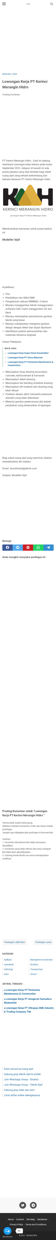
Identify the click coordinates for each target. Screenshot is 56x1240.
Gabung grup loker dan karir (19, 1090)
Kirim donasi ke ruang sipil (18, 1068)
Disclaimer (42, 1219)
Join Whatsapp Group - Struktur (21, 1079)
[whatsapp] (38, 547)
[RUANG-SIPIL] (28, 4)
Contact (20, 1219)
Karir (6, 974)
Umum (33, 974)
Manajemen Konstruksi (41, 959)
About (11, 1219)
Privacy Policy (16, 1224)
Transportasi (36, 969)
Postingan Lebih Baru (14, 942)
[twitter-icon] (22, 1205)
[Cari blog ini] (52, 4)
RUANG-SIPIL (31, 1235)
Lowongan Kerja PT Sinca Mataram (25, 357)
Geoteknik (9, 964)
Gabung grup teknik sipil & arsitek (22, 1074)
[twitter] (18, 547)
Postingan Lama (43, 942)
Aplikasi (8, 959)
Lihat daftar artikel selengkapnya (22, 1095)
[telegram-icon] (33, 1205)
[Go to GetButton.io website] (7, 1237)
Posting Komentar (11, 94)
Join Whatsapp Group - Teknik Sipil (23, 1084)
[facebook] (7, 547)
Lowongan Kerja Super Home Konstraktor (28, 353)
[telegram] (48, 547)
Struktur (34, 964)
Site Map (30, 1219)
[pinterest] (28, 547)
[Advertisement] (28, 41)
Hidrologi (8, 969)
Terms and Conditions (36, 1224)
